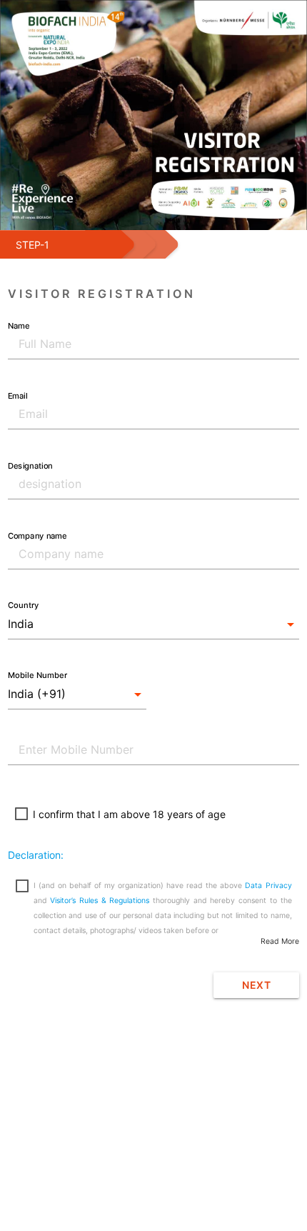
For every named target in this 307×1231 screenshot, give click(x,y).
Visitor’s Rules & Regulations (99, 900)
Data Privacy (268, 885)
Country (23, 605)
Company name (37, 535)
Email (17, 395)
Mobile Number (37, 675)
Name (18, 325)
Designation (30, 465)
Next (256, 985)
